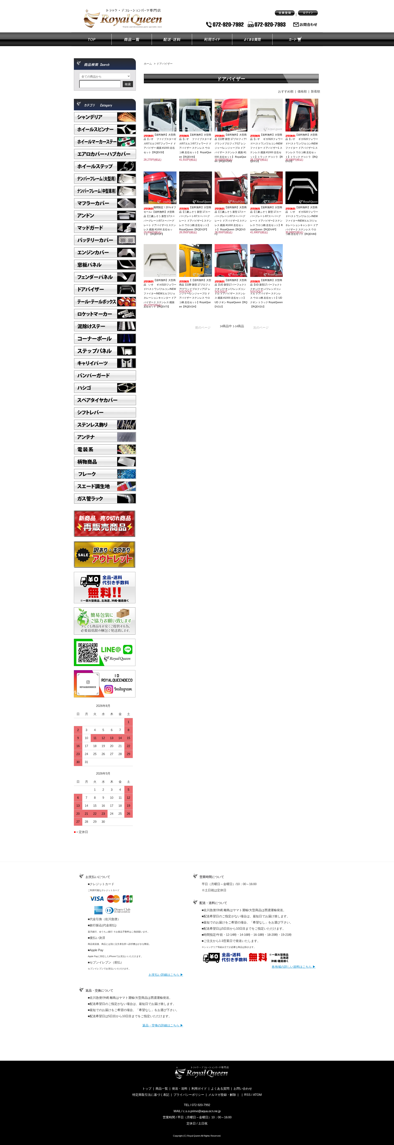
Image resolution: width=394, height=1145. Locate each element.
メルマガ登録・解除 (222, 1094)
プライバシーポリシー (188, 1094)
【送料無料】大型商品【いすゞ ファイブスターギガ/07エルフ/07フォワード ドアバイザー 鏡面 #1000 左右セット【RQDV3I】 (160, 143)
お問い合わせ (243, 1088)
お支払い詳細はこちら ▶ (166, 974)
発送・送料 (179, 1088)
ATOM (257, 1094)
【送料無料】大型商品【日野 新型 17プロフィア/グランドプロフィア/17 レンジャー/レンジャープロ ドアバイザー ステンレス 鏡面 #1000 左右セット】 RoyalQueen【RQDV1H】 (231, 148)
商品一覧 (162, 1088)
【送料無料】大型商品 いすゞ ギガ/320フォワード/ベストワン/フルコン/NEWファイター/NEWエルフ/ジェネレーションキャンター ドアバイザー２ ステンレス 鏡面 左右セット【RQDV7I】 (160, 293)
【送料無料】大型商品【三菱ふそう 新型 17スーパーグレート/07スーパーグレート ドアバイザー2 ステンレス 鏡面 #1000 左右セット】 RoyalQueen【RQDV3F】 (231, 220)
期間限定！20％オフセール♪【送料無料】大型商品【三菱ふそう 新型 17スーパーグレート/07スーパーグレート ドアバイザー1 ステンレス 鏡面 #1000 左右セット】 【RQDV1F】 (160, 220)
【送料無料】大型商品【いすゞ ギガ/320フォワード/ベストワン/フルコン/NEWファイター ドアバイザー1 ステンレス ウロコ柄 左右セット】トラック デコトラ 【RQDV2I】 (301, 148)
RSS (247, 1094)
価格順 (302, 91)
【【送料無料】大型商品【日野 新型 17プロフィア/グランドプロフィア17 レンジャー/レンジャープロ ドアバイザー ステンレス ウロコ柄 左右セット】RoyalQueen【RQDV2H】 (195, 293)
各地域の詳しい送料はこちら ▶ (294, 966)
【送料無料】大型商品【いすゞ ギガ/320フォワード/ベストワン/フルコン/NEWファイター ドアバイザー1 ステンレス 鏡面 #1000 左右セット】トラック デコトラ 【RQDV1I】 (266, 148)
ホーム (148, 63)
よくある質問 (220, 1088)
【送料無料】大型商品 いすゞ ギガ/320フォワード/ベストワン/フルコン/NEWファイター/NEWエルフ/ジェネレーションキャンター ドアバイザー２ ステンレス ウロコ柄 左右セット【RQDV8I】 (301, 220)
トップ (146, 1088)
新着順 (315, 91)
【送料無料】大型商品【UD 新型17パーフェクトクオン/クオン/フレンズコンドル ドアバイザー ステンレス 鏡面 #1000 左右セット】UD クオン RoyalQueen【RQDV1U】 (231, 293)
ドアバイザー (165, 63)
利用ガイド (199, 1088)
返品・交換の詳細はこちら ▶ (162, 1025)
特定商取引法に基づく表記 (150, 1094)
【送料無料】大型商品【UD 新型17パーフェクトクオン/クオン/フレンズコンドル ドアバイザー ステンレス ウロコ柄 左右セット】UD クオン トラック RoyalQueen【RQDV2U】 (266, 293)
